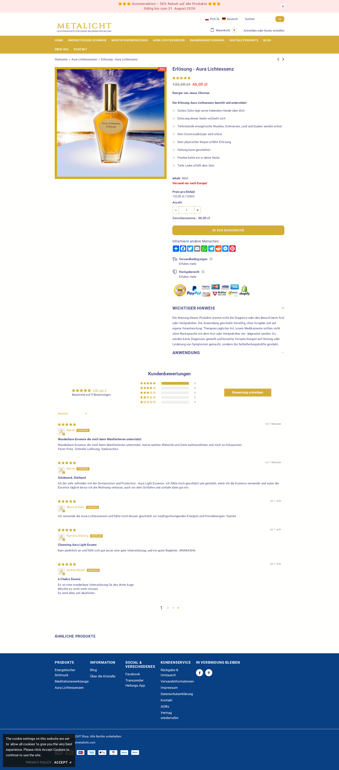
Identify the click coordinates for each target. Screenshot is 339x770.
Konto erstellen (274, 30)
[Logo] (84, 27)
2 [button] (168, 608)
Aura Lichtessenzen (84, 59)
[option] (111, 123)
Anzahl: (177, 202)
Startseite (61, 59)
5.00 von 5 (99, 390)
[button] (221, 19)
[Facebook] (199, 672)
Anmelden (251, 30)
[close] (283, 6)
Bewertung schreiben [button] (247, 392)
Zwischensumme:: (184, 218)
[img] (67, 424)
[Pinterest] (208, 672)
